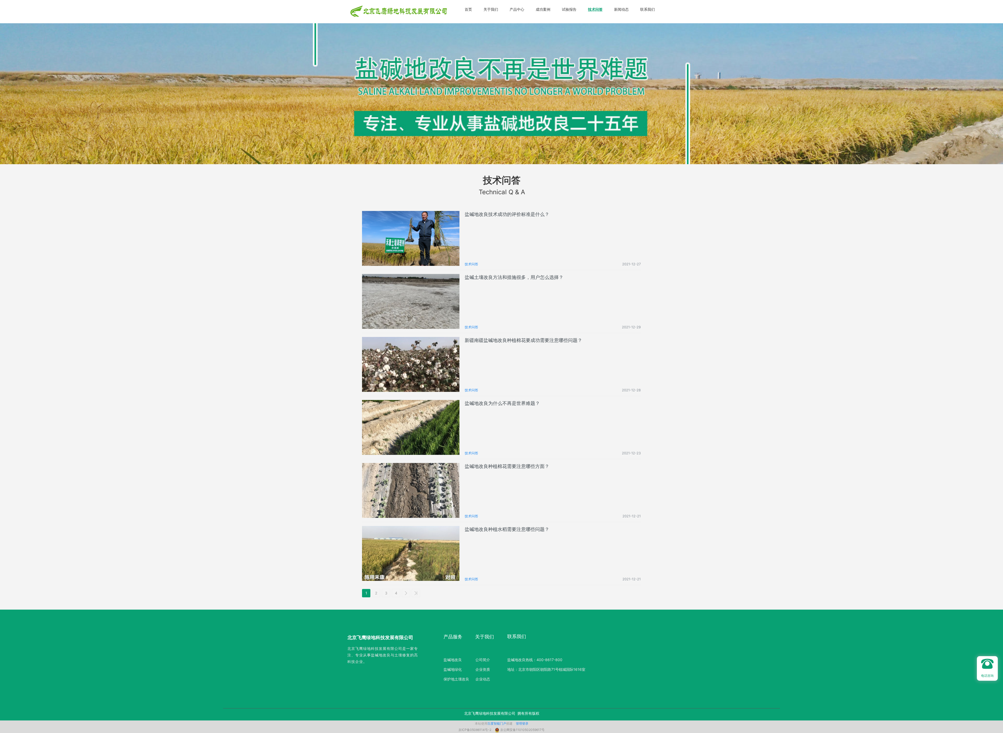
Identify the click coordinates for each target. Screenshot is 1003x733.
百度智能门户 (496, 723)
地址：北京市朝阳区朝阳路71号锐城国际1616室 (546, 669)
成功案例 (543, 9)
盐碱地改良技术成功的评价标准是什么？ (507, 214)
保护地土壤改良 (456, 679)
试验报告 (569, 9)
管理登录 (522, 723)
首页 (468, 9)
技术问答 (595, 9)
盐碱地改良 (453, 659)
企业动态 (482, 679)
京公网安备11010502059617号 (522, 730)
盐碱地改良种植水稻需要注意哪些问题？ (507, 529)
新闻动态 (621, 9)
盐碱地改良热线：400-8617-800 (534, 659)
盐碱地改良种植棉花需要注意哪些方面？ (507, 466)
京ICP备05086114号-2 (475, 730)
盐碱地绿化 (453, 669)
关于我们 (490, 9)
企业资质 (482, 669)
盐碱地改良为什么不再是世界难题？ (502, 403)
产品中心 (517, 9)
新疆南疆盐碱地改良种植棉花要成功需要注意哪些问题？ (523, 340)
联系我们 (647, 9)
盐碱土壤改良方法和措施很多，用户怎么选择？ (514, 277)
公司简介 (482, 659)
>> (416, 593)
